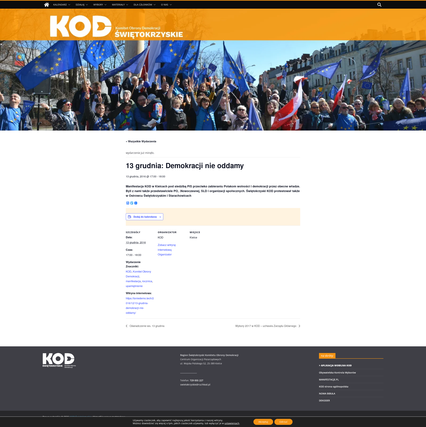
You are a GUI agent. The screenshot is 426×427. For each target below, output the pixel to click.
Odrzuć (283, 421)
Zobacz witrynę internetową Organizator (167, 249)
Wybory (98, 4)
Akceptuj (263, 421)
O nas (164, 4)
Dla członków (143, 4)
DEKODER (324, 400)
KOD (128, 271)
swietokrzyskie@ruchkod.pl (195, 384)
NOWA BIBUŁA (327, 393)
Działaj (80, 4)
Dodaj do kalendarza (145, 216)
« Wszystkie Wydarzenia (141, 141)
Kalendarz (60, 4)
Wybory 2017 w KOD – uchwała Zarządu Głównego (266, 326)
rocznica (147, 281)
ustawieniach (231, 423)
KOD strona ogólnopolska (333, 386)
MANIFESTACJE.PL (329, 379)
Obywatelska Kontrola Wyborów (337, 372)
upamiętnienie (134, 286)
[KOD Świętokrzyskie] (47, 5)
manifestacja (133, 281)
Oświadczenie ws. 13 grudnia (146, 326)
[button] (68, 4)
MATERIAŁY (118, 4)
